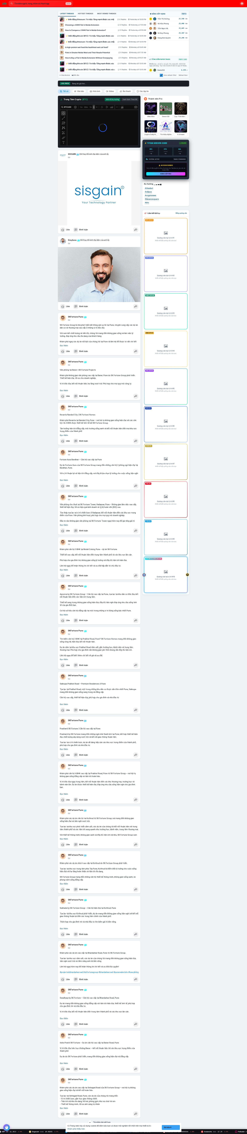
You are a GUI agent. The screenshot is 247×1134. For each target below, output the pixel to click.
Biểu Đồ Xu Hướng (112, 99)
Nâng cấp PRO (165, 174)
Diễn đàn (76, 75)
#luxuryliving (133, 972)
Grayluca (72, 240)
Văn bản (80, 91)
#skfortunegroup (90, 972)
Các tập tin (144, 91)
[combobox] (41, 3)
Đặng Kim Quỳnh (164, 38)
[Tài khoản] (242, 3)
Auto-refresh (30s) (170, 75)
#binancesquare (152, 199)
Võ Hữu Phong (163, 24)
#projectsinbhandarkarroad (71, 972)
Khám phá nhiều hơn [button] (76, 1129)
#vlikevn (148, 192)
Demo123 (161, 70)
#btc (147, 203)
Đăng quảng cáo (181, 213)
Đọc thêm (64, 346)
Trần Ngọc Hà (163, 28)
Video (111, 91)
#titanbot (149, 188)
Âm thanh (126, 91)
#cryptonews (150, 195)
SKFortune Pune (75, 317)
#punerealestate (121, 972)
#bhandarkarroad (106, 972)
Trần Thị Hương (164, 19)
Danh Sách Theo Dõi (130, 99)
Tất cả (65, 91)
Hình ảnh (96, 91)
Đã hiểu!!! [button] (167, 1127)
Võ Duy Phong (163, 33)
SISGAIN (72, 154)
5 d (69, 157)
